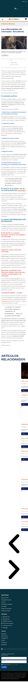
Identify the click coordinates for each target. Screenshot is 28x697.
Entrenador (5, 55)
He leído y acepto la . (10, 664)
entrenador (22, 190)
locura (16, 324)
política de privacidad (14, 664)
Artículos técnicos (8, 24)
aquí (17, 92)
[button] (2, 19)
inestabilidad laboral (5, 301)
